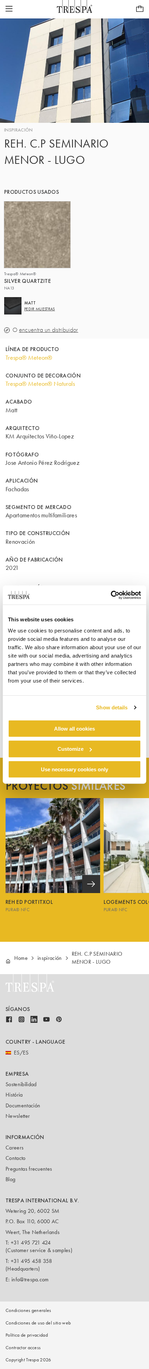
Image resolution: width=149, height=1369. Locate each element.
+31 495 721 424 (31, 1242)
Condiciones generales (28, 1310)
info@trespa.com (30, 1279)
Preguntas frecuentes (29, 1168)
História (14, 1094)
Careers (15, 1147)
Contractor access (23, 1348)
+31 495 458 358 (31, 1261)
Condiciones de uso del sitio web (38, 1323)
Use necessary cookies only (74, 769)
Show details (112, 707)
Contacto (16, 1158)
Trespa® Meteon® (29, 357)
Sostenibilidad (21, 1084)
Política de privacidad (27, 1335)
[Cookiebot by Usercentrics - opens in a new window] (110, 594)
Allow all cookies (74, 728)
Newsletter (18, 1116)
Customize (71, 749)
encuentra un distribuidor (48, 330)
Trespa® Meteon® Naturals (40, 384)
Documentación (23, 1105)
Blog (10, 1179)
